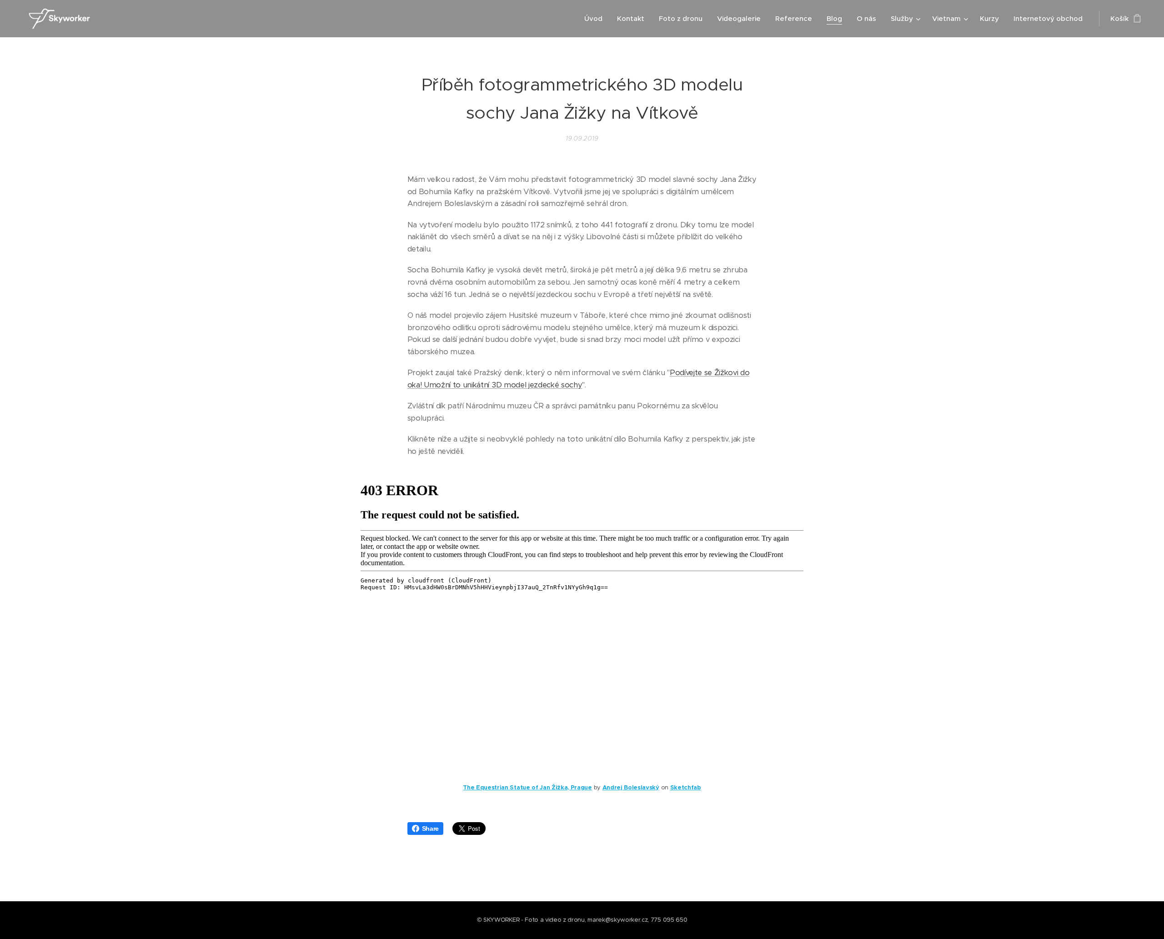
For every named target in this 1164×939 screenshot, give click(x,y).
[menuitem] (596, 18)
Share (430, 828)
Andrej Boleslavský (630, 787)
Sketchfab (685, 787)
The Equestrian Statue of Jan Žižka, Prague (527, 787)
